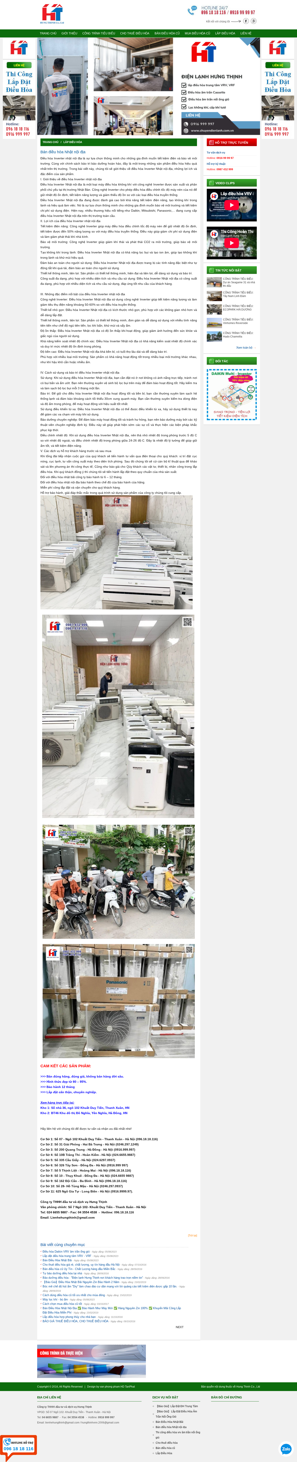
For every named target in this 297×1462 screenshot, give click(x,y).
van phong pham (110, 1386)
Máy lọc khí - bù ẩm (55, 1299)
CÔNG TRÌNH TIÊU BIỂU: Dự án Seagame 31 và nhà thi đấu (239, 282)
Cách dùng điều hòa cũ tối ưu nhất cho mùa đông (74, 1295)
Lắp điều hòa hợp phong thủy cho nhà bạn (70, 1317)
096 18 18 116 (18, 1448)
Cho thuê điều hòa (134, 33)
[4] (154, 132)
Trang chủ (48, 33)
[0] (139, 132)
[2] (146, 132)
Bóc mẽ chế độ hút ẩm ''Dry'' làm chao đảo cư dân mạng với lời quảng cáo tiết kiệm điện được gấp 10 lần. (110, 1286)
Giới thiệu (69, 33)
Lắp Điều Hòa (72, 142)
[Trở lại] (192, 1235)
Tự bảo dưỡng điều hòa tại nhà (62, 1273)
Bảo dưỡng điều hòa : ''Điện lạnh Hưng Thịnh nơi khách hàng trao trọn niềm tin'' (93, 1277)
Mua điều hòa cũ (197, 33)
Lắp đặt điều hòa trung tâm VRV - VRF (67, 1256)
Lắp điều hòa (225, 33)
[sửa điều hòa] (52, 2)
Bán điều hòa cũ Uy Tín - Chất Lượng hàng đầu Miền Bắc (79, 1269)
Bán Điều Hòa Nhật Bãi (57, 1260)
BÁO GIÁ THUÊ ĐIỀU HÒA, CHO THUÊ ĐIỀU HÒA (75, 1321)
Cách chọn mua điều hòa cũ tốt (62, 1303)
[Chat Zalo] (286, 1456)
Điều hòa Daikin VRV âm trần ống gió (66, 1251)
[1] (143, 132)
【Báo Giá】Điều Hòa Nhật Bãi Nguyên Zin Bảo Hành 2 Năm (81, 1282)
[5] (158, 132)
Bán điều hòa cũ (167, 33)
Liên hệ (246, 33)
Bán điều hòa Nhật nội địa (171, 1427)
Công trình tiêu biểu (98, 33)
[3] (150, 132)
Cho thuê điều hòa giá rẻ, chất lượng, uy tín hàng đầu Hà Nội (81, 1264)
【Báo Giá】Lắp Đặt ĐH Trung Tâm (177, 1406)
